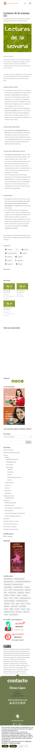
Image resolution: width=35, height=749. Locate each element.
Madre (5, 598)
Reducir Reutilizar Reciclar (13, 516)
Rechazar (13, 746)
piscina (23, 603)
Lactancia (8, 485)
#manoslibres (7, 584)
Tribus (28, 609)
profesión (6, 606)
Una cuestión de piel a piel (13, 154)
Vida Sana (6, 500)
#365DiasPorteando (12, 459)
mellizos (16, 598)
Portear (28, 603)
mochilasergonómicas (21, 600)
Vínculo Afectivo (13, 614)
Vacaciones (19, 611)
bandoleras (28, 590)
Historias (12, 595)
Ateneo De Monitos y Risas (11, 452)
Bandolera (10, 472)
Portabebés (9, 467)
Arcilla (10, 590)
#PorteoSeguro (8, 587)
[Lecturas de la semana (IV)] (22, 286)
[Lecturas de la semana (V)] (9, 303)
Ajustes (21, 746)
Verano (6, 614)
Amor (5, 590)
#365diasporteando (19, 578)
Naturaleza (7, 603)
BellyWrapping (9, 498)
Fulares (9, 474)
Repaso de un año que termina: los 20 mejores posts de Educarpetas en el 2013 (17, 203)
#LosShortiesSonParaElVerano (22, 581)
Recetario (6, 518)
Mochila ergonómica (25, 598)
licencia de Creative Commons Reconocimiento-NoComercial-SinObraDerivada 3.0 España (16, 651)
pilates (17, 603)
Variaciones (26, 611)
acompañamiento (18, 587)
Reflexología (22, 606)
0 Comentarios (22, 21)
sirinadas (17, 609)
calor (5, 592)
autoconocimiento (18, 590)
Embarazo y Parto (8, 496)
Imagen (19, 595)
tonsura (23, 609)
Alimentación (9, 510)
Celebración (21, 592)
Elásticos (10, 469)
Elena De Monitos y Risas (13, 18)
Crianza (5, 455)
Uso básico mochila (9, 611)
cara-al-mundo (12, 592)
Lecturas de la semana (10, 21)
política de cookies (15, 743)
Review (6, 609)
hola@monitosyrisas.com (17, 700)
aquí (18, 188)
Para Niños (8, 493)
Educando (8, 490)
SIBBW (11, 609)
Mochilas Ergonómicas (14, 477)
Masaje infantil (9, 482)
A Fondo (27, 587)
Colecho (7, 488)
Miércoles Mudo (8, 450)
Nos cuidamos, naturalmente (13, 508)
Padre (12, 603)
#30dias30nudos (11, 462)
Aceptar (5, 746)
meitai (10, 598)
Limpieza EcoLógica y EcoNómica (15, 513)
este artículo (16, 95)
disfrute (27, 592)
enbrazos (6, 595)
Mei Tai (9, 480)
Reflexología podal (10, 502)
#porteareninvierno (18, 584)
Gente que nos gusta (9, 526)
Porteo (7, 457)
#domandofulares (8, 581)
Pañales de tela (9, 505)
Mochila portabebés (9, 600)
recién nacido (14, 606)
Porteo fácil (9, 464)
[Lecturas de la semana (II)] (9, 286)
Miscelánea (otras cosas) (10, 529)
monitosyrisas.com (17, 720)
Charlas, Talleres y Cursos (11, 521)
